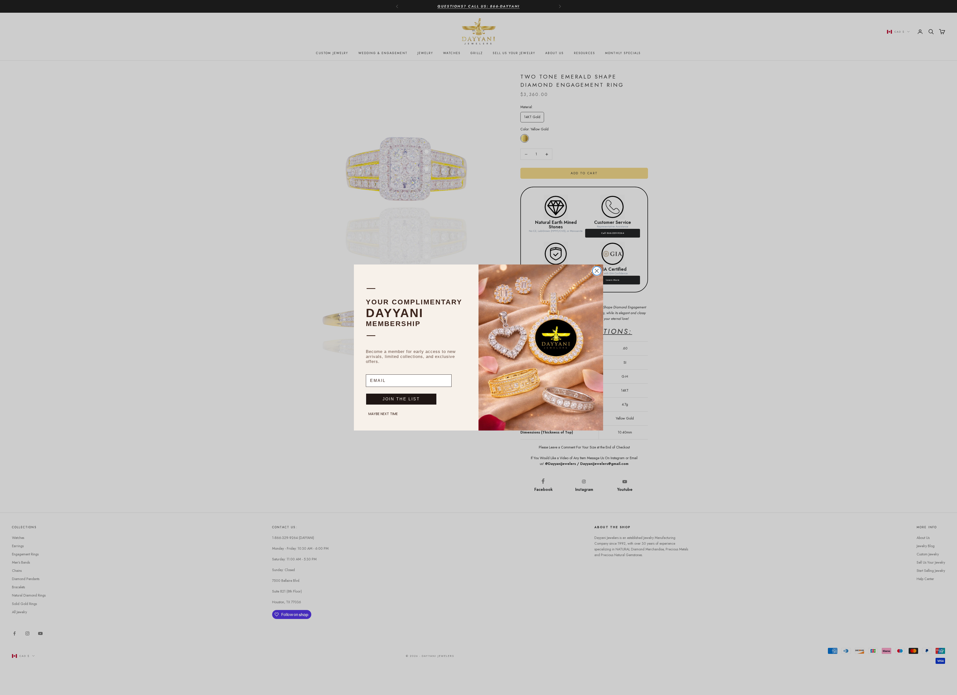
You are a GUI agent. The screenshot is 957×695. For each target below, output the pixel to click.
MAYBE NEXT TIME (383, 413)
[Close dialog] (596, 270)
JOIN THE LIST (401, 399)
